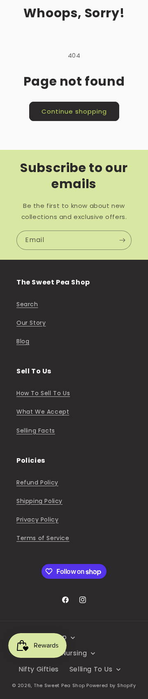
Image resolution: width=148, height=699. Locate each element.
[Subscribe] (122, 240)
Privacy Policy (37, 519)
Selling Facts (35, 430)
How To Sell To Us (43, 393)
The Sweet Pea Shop (59, 685)
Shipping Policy (39, 501)
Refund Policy (37, 482)
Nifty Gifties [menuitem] (38, 669)
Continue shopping (74, 111)
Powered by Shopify (111, 685)
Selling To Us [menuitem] (91, 669)
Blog (22, 341)
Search (27, 304)
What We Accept (42, 412)
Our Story (31, 323)
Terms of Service (42, 538)
